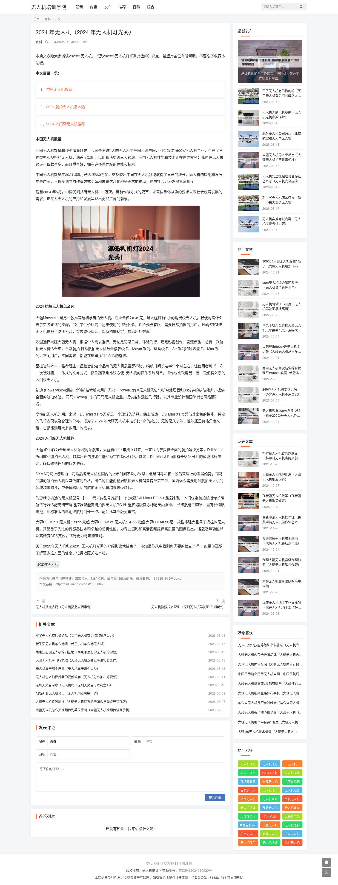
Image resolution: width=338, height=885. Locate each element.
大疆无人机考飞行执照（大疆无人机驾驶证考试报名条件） (77, 660)
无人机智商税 (292, 808)
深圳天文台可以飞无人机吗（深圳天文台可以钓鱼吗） (74, 685)
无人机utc (270, 816)
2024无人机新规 (270, 773)
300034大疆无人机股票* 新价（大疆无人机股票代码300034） (281, 266)
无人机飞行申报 (248, 773)
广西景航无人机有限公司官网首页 (292, 782)
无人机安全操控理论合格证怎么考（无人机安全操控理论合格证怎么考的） (281, 181)
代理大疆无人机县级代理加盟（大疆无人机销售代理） (281, 562)
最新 (79, 6)
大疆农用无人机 (292, 817)
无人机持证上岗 (270, 843)
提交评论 (215, 797)
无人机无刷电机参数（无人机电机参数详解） (281, 114)
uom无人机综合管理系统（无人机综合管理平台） (280, 285)
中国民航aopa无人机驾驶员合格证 (248, 825)
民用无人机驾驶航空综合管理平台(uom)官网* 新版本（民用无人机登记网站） (281, 373)
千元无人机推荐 (292, 834)
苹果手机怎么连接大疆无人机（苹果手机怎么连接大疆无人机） (281, 330)
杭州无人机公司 (248, 834)
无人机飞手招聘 (248, 843)
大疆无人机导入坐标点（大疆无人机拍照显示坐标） (281, 157)
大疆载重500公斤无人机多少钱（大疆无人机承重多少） (281, 351)
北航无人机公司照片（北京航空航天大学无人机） (281, 135)
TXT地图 (168, 863)
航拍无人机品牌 (292, 843)
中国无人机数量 (59, 89)
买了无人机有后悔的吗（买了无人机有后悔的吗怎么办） (76, 635)
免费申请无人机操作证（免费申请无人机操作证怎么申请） (281, 522)
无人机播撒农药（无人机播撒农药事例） (65, 606)
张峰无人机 (270, 834)
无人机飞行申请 (270, 764)
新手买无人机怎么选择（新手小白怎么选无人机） (71, 643)
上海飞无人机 (248, 817)
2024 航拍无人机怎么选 (65, 106)
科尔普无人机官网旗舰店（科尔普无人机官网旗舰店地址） (281, 458)
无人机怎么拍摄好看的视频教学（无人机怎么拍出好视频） (77, 676)
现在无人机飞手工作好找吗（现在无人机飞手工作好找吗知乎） (281, 607)
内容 (93, 6)
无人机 (292, 764)
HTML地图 (184, 863)
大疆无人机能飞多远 (270, 825)
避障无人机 (270, 781)
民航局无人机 (248, 790)
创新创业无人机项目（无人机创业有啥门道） (68, 693)
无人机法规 (248, 807)
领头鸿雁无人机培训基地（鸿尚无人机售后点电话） (281, 540)
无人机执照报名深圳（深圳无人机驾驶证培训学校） (188, 606)
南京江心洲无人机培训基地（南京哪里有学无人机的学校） (77, 652)
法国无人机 (248, 799)
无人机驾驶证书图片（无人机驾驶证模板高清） (281, 306)
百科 (136, 6)
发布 (108, 6)
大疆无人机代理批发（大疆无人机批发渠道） (281, 476)
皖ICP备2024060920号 (195, 870)
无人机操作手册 (292, 773)
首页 (36, 19)
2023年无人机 (47, 564)
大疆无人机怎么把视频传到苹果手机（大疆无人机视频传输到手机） (84, 709)
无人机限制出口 (292, 825)
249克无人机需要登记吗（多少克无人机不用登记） (281, 391)
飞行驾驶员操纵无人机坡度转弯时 (248, 782)
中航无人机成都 (292, 799)
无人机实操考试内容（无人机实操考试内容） (281, 221)
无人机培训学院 (48, 6)
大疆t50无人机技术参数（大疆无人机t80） (268, 731)
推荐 (122, 6)
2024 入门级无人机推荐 (65, 123)
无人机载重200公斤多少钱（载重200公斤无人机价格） (282, 413)
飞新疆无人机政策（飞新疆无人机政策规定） (281, 498)
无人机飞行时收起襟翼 (248, 764)
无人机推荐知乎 (292, 790)
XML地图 (152, 863)
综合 (150, 6)
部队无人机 (270, 807)
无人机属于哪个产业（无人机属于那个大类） (68, 668)
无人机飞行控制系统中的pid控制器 (270, 790)
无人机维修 (270, 799)
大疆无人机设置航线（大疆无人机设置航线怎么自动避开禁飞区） (82, 701)
